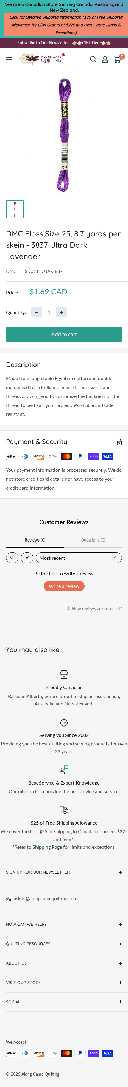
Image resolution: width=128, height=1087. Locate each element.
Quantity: (16, 312)
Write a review (64, 586)
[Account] (105, 59)
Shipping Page (47, 847)
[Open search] (93, 59)
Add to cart (64, 334)
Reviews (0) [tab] (35, 539)
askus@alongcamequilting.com (45, 898)
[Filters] (27, 557)
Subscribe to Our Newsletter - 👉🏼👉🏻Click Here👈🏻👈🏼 (64, 42)
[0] (117, 59)
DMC (11, 271)
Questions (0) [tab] (93, 539)
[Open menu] (9, 59)
